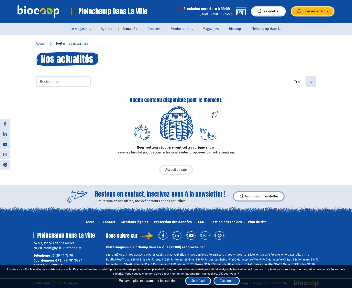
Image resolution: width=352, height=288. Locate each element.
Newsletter (271, 11)
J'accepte (226, 281)
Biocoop (235, 29)
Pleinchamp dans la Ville (269, 29)
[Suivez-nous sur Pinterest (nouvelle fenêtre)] (5, 164)
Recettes (154, 29)
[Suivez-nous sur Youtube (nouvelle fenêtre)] (5, 144)
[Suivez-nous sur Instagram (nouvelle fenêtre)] (5, 154)
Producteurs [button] (180, 29)
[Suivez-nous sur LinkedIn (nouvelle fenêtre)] (5, 134)
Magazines (211, 29)
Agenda (106, 29)
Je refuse (198, 281)
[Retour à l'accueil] (38, 11)
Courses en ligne (316, 11)
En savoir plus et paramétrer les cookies (147, 281)
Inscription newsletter (261, 196)
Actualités (129, 29)
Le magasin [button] (79, 29)
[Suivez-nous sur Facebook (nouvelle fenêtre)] (5, 124)
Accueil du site (176, 170)
